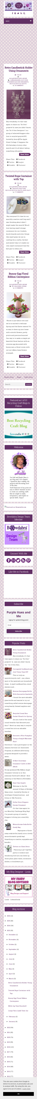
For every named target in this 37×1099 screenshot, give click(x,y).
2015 (8, 1062)
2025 (8, 921)
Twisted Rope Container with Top (18, 177)
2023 (8, 930)
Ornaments (25, 82)
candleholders (15, 80)
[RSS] (21, 13)
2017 (8, 1052)
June (11, 964)
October (12, 944)
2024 (9, 926)
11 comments (19, 288)
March (11, 979)
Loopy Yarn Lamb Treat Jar (18, 1011)
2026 (8, 916)
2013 (8, 1071)
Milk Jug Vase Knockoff (17, 1006)
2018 (8, 1047)
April (11, 974)
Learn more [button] (26, 1089)
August (11, 954)
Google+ (21, 162)
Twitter (11, 162)
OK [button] (18, 1094)
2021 (8, 1032)
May (10, 969)
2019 (8, 1042)
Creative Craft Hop (18, 188)
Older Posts (28, 377)
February (12, 1017)
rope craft (27, 190)
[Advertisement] (18, 44)
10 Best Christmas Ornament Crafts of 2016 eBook (22, 764)
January (12, 1021)
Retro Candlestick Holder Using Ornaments (18, 69)
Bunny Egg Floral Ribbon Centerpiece (18, 275)
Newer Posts (9, 377)
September (13, 949)
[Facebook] (12, 13)
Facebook (21, 159)
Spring (24, 286)
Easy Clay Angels (19, 783)
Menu (7, 21)
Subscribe (18, 631)
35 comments (19, 85)
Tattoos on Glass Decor (21, 846)
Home (19, 377)
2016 (8, 1057)
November (13, 939)
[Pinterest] (15, 13)
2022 (8, 1027)
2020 (8, 1037)
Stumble (11, 165)
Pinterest (21, 165)
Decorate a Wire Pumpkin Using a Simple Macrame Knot (22, 738)
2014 (9, 1066)
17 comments (19, 192)
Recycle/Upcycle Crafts (18, 83)
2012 (8, 1076)
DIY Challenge (16, 286)
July (10, 959)
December (12, 935)
